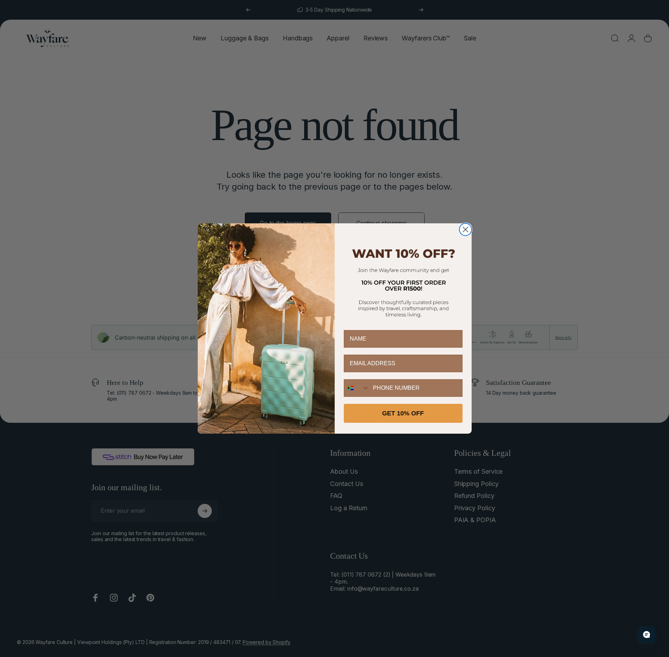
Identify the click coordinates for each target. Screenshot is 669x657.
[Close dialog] (465, 229)
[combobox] (356, 388)
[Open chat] (646, 634)
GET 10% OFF (403, 413)
